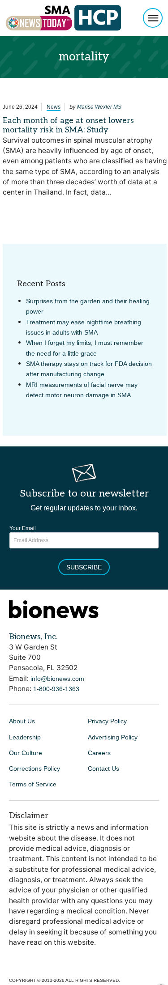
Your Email (22, 528)
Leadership (25, 737)
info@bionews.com (57, 678)
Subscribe (84, 567)
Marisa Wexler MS (99, 107)
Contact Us (103, 768)
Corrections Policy (34, 768)
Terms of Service (32, 784)
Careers (99, 752)
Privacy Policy (107, 721)
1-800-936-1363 (56, 688)
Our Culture (25, 752)
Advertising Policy (113, 737)
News (53, 107)
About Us (22, 721)
